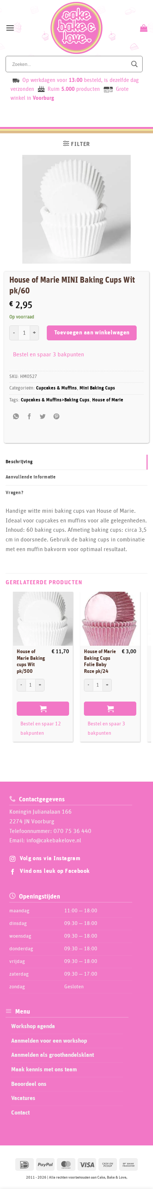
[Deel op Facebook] (29, 417)
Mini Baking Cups (97, 388)
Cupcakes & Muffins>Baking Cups (55, 400)
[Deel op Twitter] (43, 417)
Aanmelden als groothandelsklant (52, 1055)
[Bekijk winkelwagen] (142, 28)
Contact (20, 1113)
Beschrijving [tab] (19, 462)
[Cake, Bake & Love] (77, 28)
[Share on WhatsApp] (16, 417)
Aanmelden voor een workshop (49, 1041)
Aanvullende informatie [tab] (31, 477)
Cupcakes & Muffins (56, 388)
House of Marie (107, 400)
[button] (10, 28)
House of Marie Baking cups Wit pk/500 (31, 661)
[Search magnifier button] (134, 64)
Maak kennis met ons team (44, 1069)
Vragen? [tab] (14, 492)
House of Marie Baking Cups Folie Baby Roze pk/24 (100, 661)
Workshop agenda (33, 1026)
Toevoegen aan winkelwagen (92, 333)
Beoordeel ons (28, 1084)
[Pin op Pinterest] (56, 417)
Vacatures (23, 1098)
